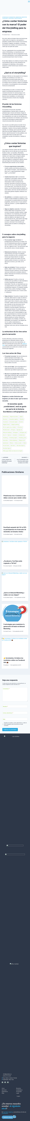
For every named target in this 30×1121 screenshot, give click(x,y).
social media (6, 445)
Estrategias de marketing (8, 17)
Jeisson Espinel (8, 565)
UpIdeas (7, 665)
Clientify (22, 419)
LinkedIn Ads (22, 435)
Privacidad (19, 1091)
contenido (5, 421)
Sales (24, 443)
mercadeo (5, 440)
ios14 (4, 435)
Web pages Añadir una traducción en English (12, 450)
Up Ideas (13, 445)
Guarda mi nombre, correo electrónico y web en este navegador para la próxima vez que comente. (15, 724)
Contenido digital (13, 421)
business (5, 419)
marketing (5, 437)
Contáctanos (19, 1090)
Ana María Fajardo (9, 500)
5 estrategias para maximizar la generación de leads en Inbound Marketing (14, 626)
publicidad (5, 443)
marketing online (22, 437)
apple (21, 416)
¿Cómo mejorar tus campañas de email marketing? (7, 460)
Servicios (4, 1090)
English (18, 1096)
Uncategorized (18, 18)
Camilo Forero (7, 34)
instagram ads (23, 432)
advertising (5, 416)
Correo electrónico (8, 713)
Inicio (3, 1088)
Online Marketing (13, 440)
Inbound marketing (7, 432)
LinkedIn (15, 435)
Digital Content (6, 424)
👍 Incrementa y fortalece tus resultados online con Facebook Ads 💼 (14, 660)
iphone (9, 435)
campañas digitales (13, 419)
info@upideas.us (20, 412)
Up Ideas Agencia (21, 445)
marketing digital (13, 437)
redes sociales (18, 443)
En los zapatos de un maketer (9, 427)
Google (13, 429)
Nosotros (18, 1088)
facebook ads (6, 429)
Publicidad (11, 18)
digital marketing (15, 424)
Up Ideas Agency (7, 448)
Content (21, 421)
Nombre (5, 706)
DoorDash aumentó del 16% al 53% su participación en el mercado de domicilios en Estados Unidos (14, 529)
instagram (15, 432)
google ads (19, 429)
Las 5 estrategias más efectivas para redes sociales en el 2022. (22, 460)
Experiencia (5, 1091)
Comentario (6, 688)
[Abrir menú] (28, 1)
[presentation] (15, 484)
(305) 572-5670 (7, 1076)
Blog (3, 1093)
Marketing (18, 17)
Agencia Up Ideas (14, 416)
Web (4, 719)
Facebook (20, 427)
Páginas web (22, 440)
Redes (11, 443)
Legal (17, 1093)
